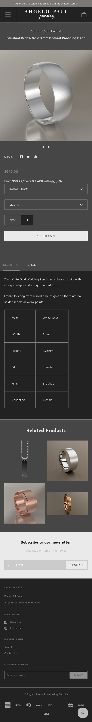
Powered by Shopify (56, 694)
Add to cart (46, 236)
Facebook (16, 622)
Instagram (16, 628)
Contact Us (10, 653)
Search (8, 647)
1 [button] (43, 147)
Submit (78, 675)
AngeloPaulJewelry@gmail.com (23, 602)
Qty (13, 220)
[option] (46, 95)
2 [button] (48, 147)
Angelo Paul (34, 694)
